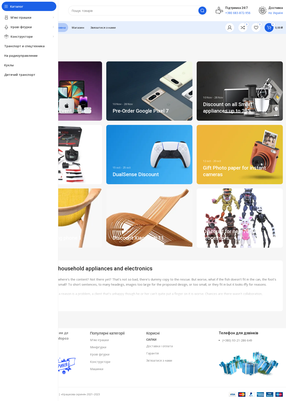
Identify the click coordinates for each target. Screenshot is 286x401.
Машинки (96, 369)
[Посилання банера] (59, 91)
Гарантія (152, 353)
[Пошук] (202, 11)
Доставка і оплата (159, 346)
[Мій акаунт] (229, 27)
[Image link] (249, 361)
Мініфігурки (98, 347)
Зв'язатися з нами (159, 360)
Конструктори (100, 362)
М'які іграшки (99, 340)
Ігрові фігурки (99, 354)
